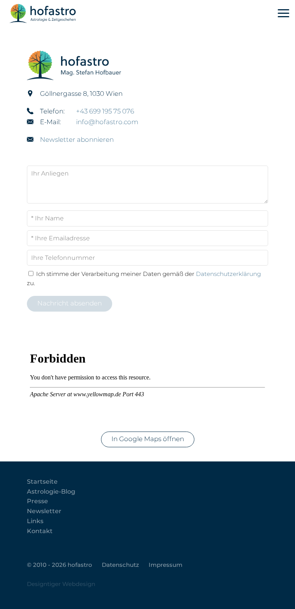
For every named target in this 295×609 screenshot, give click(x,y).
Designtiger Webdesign (61, 584)
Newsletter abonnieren (77, 139)
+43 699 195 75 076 (105, 111)
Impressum (165, 564)
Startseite (42, 481)
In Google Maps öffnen (147, 439)
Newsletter (44, 511)
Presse (37, 501)
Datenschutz (120, 564)
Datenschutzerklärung (228, 273)
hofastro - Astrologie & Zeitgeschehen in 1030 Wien (57, 13)
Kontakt (40, 531)
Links (35, 521)
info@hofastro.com (107, 122)
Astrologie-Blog (51, 491)
